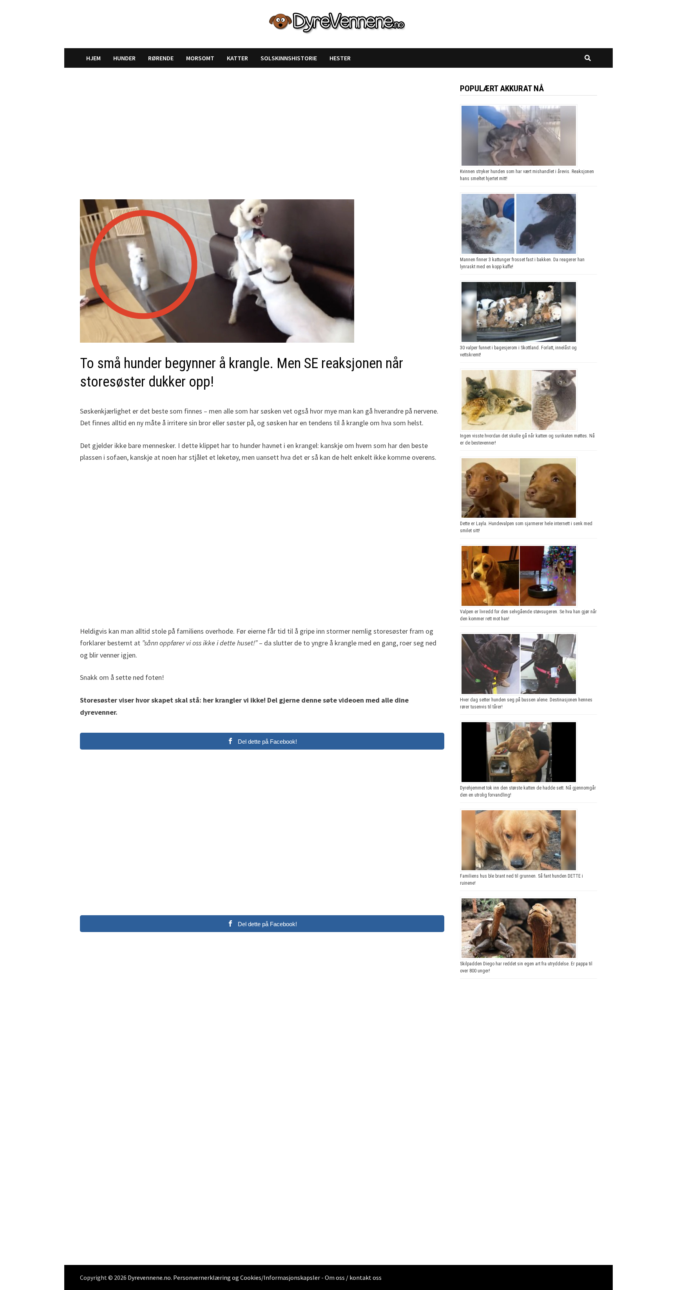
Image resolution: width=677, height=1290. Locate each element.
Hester (340, 58)
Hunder (124, 58)
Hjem (93, 58)
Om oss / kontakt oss (353, 1277)
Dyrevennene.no (149, 1277)
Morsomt (200, 58)
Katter (237, 58)
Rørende (161, 58)
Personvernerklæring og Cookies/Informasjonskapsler (246, 1277)
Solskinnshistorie (289, 58)
